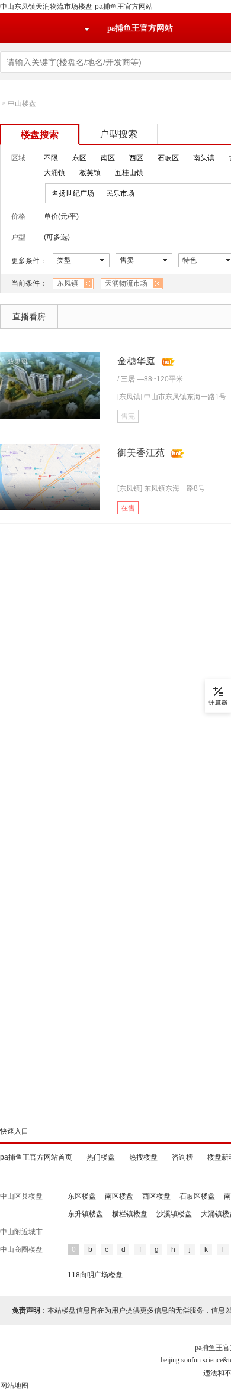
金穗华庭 (136, 361)
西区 (136, 158)
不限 (51, 158)
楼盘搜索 (40, 135)
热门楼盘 (100, 1157)
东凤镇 (67, 283)
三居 (128, 379)
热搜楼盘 (143, 1157)
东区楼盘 (82, 1196)
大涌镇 (54, 173)
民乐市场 (120, 193)
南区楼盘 (119, 1196)
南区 (108, 158)
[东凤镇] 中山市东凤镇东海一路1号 (171, 397)
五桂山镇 (129, 173)
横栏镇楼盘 (129, 1214)
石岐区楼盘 (197, 1196)
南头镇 (203, 158)
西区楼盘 (156, 1196)
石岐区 (168, 158)
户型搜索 (118, 134)
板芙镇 (90, 173)
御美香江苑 (141, 453)
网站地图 (14, 1385)
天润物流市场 (126, 283)
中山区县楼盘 (21, 1196)
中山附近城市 (21, 1232)
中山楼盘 (22, 103)
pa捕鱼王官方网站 (140, 28)
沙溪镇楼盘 (174, 1214)
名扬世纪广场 (73, 193)
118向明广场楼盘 (95, 1275)
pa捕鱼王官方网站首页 (36, 1157)
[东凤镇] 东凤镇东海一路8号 (161, 488)
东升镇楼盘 (85, 1214)
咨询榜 (182, 1157)
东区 (79, 158)
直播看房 (29, 316)
